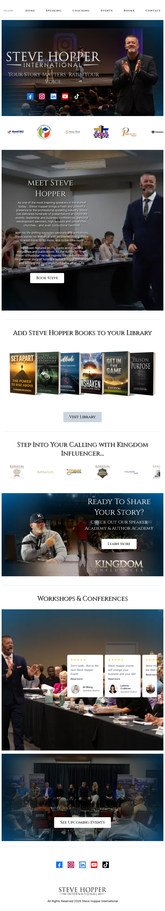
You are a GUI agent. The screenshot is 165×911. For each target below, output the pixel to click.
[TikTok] (76, 96)
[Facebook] (30, 96)
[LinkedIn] (53, 96)
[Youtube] (65, 96)
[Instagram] (42, 96)
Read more (76, 678)
